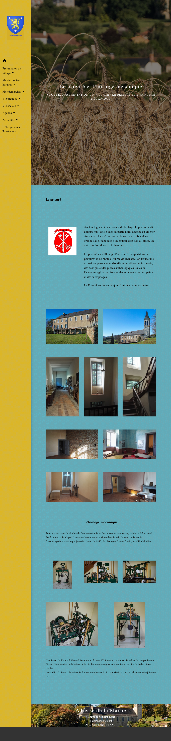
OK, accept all (106, 733)
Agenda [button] (8, 113)
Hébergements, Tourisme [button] (12, 129)
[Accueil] (15, 28)
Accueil (54, 94)
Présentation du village (86, 94)
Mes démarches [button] (12, 91)
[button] (15, 61)
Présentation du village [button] (12, 70)
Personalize (155, 733)
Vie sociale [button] (10, 106)
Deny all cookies (133, 733)
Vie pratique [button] (10, 98)
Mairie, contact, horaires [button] (12, 82)
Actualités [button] (9, 120)
